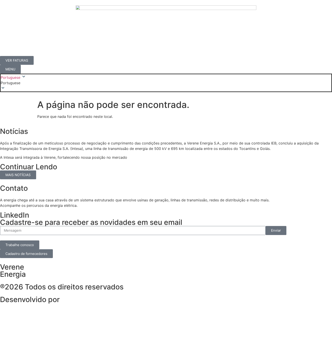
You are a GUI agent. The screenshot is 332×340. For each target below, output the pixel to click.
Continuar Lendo (28, 166)
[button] (166, 83)
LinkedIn (14, 215)
